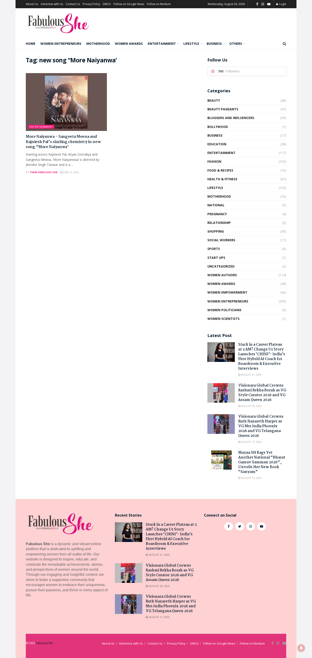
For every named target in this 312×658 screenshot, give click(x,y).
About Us (32, 4)
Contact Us (73, 4)
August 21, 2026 (251, 374)
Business (214, 43)
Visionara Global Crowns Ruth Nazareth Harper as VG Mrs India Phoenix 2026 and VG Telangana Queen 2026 (260, 426)
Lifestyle (191, 43)
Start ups (216, 257)
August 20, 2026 (251, 406)
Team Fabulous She (44, 172)
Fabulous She (44, 643)
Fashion (214, 161)
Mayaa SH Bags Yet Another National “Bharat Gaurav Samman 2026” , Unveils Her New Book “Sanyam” (261, 462)
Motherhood (98, 43)
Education (216, 144)
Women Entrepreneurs (60, 43)
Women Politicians (224, 310)
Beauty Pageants (222, 109)
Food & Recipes (220, 170)
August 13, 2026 (251, 478)
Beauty (213, 100)
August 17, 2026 (251, 441)
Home (30, 43)
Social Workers (221, 240)
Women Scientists (223, 318)
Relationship (219, 222)
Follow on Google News (129, 4)
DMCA (107, 4)
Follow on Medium (159, 4)
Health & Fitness (222, 179)
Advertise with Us (52, 4)
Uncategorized (221, 266)
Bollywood (217, 127)
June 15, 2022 (70, 172)
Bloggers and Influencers (230, 118)
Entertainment (162, 43)
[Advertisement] (245, 572)
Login (282, 4)
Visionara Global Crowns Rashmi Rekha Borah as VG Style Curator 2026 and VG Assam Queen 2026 (262, 393)
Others (235, 43)
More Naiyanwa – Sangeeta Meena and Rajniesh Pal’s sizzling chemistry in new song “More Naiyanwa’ (63, 142)
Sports (213, 249)
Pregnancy (217, 214)
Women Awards (129, 43)
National (216, 205)
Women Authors (222, 275)
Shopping (215, 231)
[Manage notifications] (301, 648)
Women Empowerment (227, 292)
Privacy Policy (91, 4)
